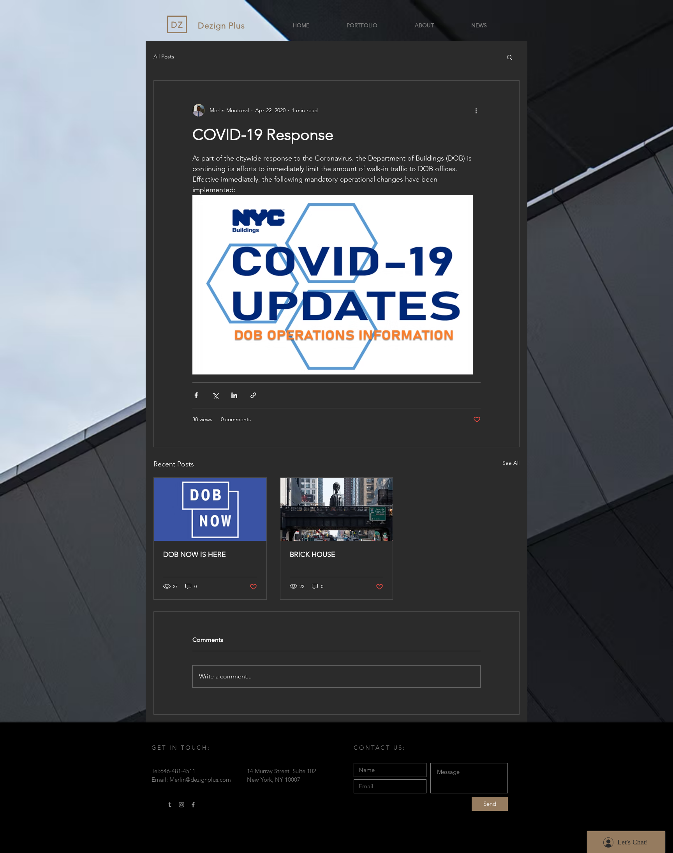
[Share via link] (253, 395)
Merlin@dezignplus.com (200, 779)
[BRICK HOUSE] (336, 509)
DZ (177, 25)
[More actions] (476, 110)
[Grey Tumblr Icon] (169, 804)
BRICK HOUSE (312, 554)
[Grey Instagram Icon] (181, 804)
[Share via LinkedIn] (234, 395)
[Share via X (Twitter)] (215, 395)
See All (511, 462)
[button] (509, 57)
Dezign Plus (221, 25)
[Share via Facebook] (196, 395)
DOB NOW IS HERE (194, 554)
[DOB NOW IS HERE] (210, 509)
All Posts (163, 56)
